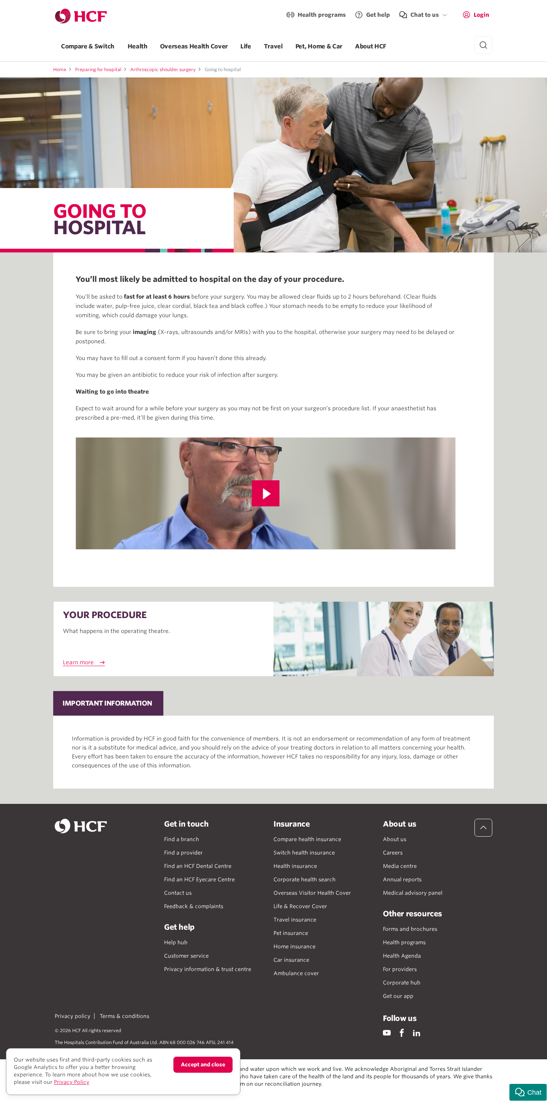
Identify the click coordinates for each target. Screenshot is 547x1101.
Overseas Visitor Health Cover (312, 893)
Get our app (398, 996)
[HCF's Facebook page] (402, 1033)
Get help (378, 15)
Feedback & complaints (193, 906)
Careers (393, 853)
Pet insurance (291, 933)
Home (59, 69)
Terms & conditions (124, 1016)
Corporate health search (305, 879)
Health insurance (295, 866)
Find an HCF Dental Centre (197, 866)
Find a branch (181, 839)
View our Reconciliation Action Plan (136, 1091)
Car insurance (291, 960)
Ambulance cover (296, 973)
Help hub (176, 942)
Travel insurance (295, 920)
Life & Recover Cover (300, 906)
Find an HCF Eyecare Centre (199, 879)
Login (481, 15)
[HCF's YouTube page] (387, 1033)
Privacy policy (72, 1016)
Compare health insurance (307, 839)
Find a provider (183, 853)
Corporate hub (401, 983)
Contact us (178, 893)
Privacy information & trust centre (207, 969)
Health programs (322, 15)
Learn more (78, 662)
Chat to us (424, 15)
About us (394, 839)
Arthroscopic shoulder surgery (163, 69)
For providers (400, 969)
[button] (528, 1092)
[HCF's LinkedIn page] (416, 1033)
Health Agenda (402, 956)
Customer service (186, 956)
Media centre (400, 866)
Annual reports (402, 879)
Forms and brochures (410, 929)
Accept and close (203, 1064)
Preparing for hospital (98, 69)
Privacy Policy (71, 1082)
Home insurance (295, 946)
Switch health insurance (304, 853)
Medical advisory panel (412, 893)
